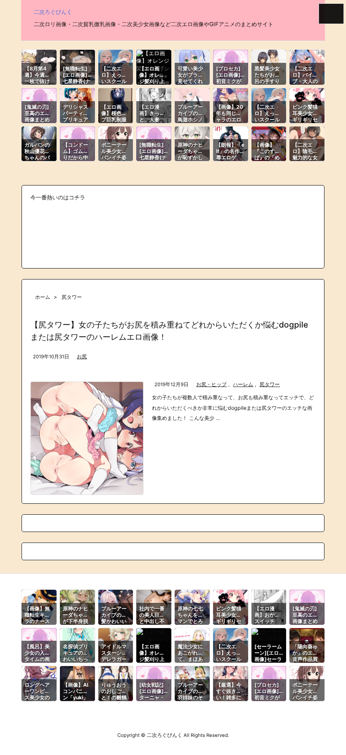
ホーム (42, 297)
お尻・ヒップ (211, 384)
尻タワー (270, 384)
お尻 (82, 357)
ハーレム (243, 384)
